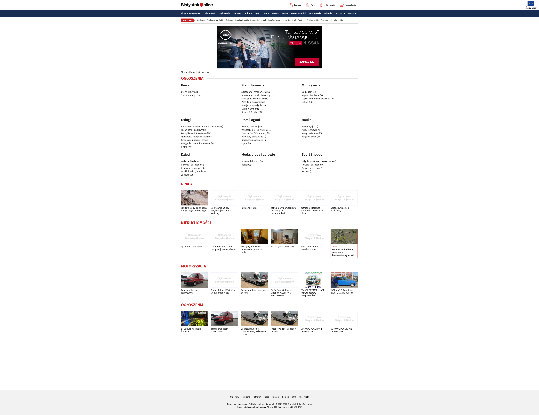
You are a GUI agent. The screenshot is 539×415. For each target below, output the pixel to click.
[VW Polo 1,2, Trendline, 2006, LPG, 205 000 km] (344, 280)
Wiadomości (210, 13)
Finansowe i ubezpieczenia (194, 140)
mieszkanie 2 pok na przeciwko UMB (311, 248)
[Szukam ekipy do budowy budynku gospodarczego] (194, 198)
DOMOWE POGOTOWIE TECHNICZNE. (311, 330)
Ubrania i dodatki (250, 161)
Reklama (246, 397)
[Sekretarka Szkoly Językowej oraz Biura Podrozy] (224, 198)
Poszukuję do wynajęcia (253, 102)
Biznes (275, 13)
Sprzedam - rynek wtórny (254, 92)
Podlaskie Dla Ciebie (215, 20)
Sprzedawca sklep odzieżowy (340, 209)
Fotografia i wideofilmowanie (196, 143)
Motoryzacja (315, 13)
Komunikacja (350, 5)
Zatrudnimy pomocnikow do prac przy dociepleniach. (283, 211)
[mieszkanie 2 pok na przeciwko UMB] (314, 236)
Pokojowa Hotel (249, 208)
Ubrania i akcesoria (191, 164)
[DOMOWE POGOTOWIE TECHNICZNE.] (314, 318)
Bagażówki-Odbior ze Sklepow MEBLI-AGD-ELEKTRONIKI (281, 293)
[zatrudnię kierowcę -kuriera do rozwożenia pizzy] (314, 198)
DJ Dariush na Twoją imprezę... (191, 330)
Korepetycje (308, 126)
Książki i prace (309, 136)
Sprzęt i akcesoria (311, 168)
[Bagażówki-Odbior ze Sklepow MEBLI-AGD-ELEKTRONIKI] (284, 280)
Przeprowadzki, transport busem (253, 291)
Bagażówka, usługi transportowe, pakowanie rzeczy (254, 331)
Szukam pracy (188, 95)
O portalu (234, 397)
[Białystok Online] (197, 5)
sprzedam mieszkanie (192, 246)
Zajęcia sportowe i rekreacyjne (317, 161)
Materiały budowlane (252, 136)
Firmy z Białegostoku (191, 13)
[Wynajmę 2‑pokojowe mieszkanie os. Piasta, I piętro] (254, 236)
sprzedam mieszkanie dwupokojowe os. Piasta (223, 248)
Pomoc (285, 397)
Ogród (244, 143)
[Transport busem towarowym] (194, 280)
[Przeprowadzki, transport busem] (254, 280)
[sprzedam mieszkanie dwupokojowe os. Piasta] (224, 236)
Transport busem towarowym (189, 291)
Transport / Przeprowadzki (194, 136)
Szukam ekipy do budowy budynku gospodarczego (194, 209)
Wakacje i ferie (188, 161)
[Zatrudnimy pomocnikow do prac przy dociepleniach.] (284, 198)
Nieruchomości (298, 13)
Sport (257, 13)
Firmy (313, 5)
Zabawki (185, 174)
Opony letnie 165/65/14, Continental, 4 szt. (223, 291)
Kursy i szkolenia (310, 133)
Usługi (305, 102)
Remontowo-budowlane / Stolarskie (199, 126)
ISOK (294, 397)
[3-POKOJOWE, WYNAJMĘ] (284, 236)
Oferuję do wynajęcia (252, 98)
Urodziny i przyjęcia (191, 168)
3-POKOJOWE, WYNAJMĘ (282, 246)
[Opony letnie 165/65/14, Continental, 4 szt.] (224, 280)
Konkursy (201, 20)
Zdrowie (328, 13)
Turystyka (340, 13)
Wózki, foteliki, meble (192, 171)
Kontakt (275, 397)
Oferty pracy (187, 92)
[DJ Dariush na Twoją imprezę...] (194, 318)
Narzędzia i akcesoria (252, 140)
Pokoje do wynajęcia (251, 105)
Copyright (270, 404)
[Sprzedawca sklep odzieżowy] (344, 198)
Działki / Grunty (249, 112)
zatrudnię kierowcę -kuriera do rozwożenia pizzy (312, 211)
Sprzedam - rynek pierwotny (255, 95)
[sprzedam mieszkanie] (194, 236)
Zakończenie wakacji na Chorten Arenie (242, 20)
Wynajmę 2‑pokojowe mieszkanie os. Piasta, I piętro (252, 249)
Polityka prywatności (237, 404)
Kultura (248, 13)
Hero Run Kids (337, 20)
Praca (266, 13)
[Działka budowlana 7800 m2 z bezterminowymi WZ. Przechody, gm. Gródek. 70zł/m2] (344, 236)
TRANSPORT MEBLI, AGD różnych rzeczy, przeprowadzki (313, 293)
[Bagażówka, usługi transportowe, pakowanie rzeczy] (254, 318)
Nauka (285, 13)
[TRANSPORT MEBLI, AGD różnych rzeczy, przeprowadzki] (314, 280)
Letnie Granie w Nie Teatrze (293, 20)
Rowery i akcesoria (311, 164)
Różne (184, 146)
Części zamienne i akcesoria (316, 98)
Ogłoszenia (330, 5)
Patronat (257, 397)
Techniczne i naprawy (192, 130)
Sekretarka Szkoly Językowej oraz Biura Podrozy (221, 211)
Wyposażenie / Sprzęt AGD (254, 130)
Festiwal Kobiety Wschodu (317, 20)
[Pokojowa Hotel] (254, 198)
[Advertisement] (269, 362)
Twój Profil (304, 397)
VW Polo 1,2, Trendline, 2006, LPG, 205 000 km (342, 291)
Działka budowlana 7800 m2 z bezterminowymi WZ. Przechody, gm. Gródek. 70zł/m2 (343, 252)
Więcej (351, 13)
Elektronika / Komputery (254, 133)
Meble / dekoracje (250, 126)
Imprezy (297, 5)
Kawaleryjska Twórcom (270, 20)
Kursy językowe (309, 130)
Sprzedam (307, 92)
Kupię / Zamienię (250, 108)
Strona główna (188, 72)
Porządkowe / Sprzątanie (194, 133)
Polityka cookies (256, 404)
